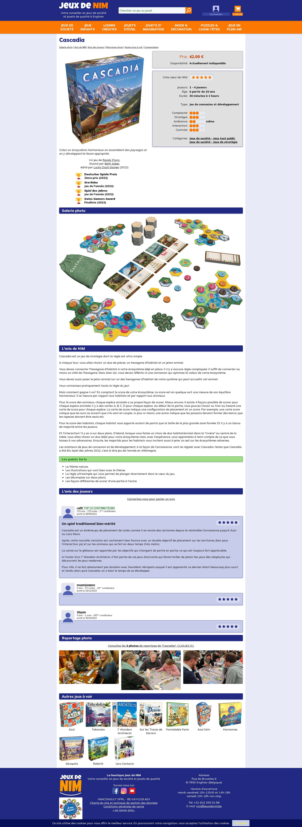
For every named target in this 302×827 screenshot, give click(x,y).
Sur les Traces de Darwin (151, 731)
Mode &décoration (181, 27)
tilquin (81, 612)
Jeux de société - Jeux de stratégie (213, 142)
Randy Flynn (111, 160)
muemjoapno (86, 585)
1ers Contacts (124, 763)
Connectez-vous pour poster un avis (151, 499)
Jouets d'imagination (153, 27)
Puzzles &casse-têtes (209, 27)
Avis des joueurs (96, 47)
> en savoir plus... (124, 810)
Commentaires (151, 47)
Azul (72, 729)
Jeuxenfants (88, 27)
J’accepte (241, 823)
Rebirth (98, 763)
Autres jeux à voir (134, 47)
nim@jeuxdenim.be (209, 806)
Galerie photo (66, 47)
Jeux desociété (66, 27)
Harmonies (230, 729)
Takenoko (98, 729)
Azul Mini (204, 729)
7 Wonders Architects (124, 731)
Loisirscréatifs (109, 27)
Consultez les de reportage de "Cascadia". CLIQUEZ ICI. (151, 646)
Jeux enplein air (234, 27)
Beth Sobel (112, 163)
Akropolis (72, 763)
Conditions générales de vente (123, 806)
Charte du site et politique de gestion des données (124, 803)
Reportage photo (114, 47)
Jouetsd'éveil (130, 27)
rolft (80, 508)
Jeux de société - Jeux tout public (212, 138)
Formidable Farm (177, 729)
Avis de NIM (80, 47)
